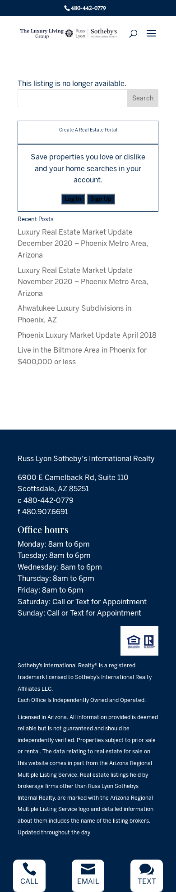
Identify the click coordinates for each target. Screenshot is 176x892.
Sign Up (100, 198)
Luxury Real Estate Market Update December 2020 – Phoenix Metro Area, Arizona (83, 243)
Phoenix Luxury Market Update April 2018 (87, 335)
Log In (73, 198)
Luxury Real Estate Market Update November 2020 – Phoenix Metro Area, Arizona (83, 282)
